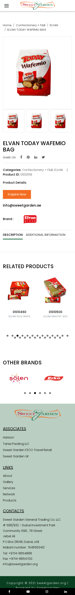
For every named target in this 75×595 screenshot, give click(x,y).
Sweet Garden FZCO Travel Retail (27, 450)
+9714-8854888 (20, 553)
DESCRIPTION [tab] (13, 235)
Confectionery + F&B (30, 25)
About (7, 476)
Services (9, 488)
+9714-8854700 (20, 559)
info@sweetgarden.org (20, 564)
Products (9, 500)
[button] (7, 336)
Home (7, 25)
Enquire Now (17, 194)
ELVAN (54, 25)
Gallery (8, 482)
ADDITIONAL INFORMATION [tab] (45, 235)
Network (9, 494)
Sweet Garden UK (16, 456)
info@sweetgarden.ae (22, 205)
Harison (8, 437)
